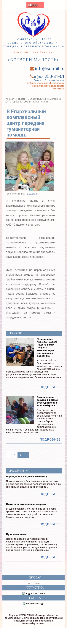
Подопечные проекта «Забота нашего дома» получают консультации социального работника (47, 347)
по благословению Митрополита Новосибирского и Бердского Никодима (46, 86)
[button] (35, 5)
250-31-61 (49, 76)
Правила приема (16, 534)
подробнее (50, 387)
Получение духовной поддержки (26, 504)
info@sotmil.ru (50, 68)
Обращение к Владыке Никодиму (26, 476)
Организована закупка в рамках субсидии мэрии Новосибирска (47, 401)
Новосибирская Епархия (33, 52)
